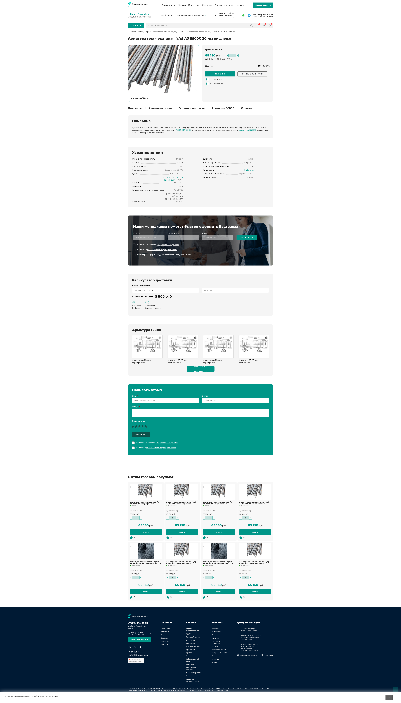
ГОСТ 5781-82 (169, 177)
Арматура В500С (222, 108)
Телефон (173, 233)
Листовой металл (193, 637)
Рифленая (249, 170)
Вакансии (215, 659)
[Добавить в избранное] (131, 485)
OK (389, 697)
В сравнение (216, 84)
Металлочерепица (193, 673)
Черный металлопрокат (192, 630)
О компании (169, 5)
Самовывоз (216, 632)
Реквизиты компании (216, 642)
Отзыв (136, 407)
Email (205, 233)
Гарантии (215, 638)
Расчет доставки (141, 285)
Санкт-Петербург (140, 14)
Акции (214, 662)
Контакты (242, 5)
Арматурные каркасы (191, 669)
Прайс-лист (166, 15)
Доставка (216, 629)
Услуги (182, 5)
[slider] (139, 426)
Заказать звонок (263, 5)
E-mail (205, 396)
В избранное (216, 79)
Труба (188, 634)
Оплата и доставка (192, 108)
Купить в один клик (252, 74)
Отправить (247, 238)
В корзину (219, 74)
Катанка (189, 676)
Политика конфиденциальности (138, 655)
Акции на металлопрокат (192, 680)
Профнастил (191, 650)
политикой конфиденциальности (162, 250)
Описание (135, 108)
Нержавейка (191, 643)
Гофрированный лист (192, 660)
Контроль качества (219, 653)
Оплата (214, 635)
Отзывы (246, 108)
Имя (135, 396)
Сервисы (207, 5)
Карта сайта (133, 652)
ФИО (136, 233)
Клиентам (194, 5)
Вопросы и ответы (219, 650)
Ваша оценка (138, 421)
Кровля (189, 653)
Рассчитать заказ (224, 5)
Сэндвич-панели (193, 656)
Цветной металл (193, 646)
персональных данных (168, 245)
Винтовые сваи (192, 664)
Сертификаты (217, 656)
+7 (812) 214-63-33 (263, 14)
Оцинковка (190, 640)
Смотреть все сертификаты (200, 369)
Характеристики (160, 108)
